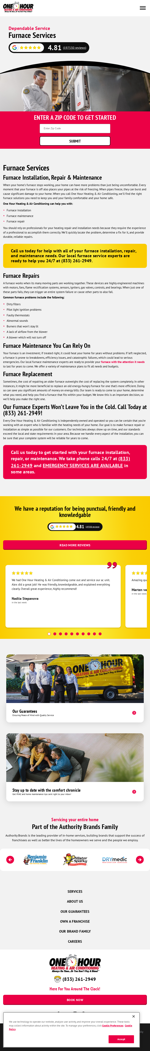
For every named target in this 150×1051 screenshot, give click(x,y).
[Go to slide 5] (71, 633)
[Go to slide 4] (66, 633)
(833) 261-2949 (79, 979)
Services (75, 891)
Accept (121, 1039)
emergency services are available (83, 466)
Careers (75, 941)
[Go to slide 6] (77, 633)
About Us (75, 901)
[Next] (140, 860)
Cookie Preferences (112, 1025)
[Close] (133, 1016)
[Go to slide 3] (60, 633)
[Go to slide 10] (100, 633)
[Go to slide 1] (49, 633)
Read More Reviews (75, 545)
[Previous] (10, 860)
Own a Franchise (75, 921)
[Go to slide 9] (94, 633)
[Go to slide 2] (54, 633)
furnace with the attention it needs (123, 362)
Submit (75, 141)
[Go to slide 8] (88, 633)
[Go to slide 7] (83, 633)
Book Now (75, 1000)
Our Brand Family (75, 931)
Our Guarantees (75, 911)
